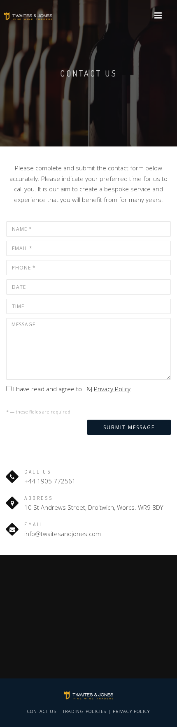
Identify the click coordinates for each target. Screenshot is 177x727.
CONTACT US (41, 711)
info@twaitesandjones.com (62, 534)
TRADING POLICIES (85, 711)
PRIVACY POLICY (131, 711)
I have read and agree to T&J (71, 389)
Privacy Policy (112, 389)
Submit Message (129, 427)
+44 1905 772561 (50, 481)
